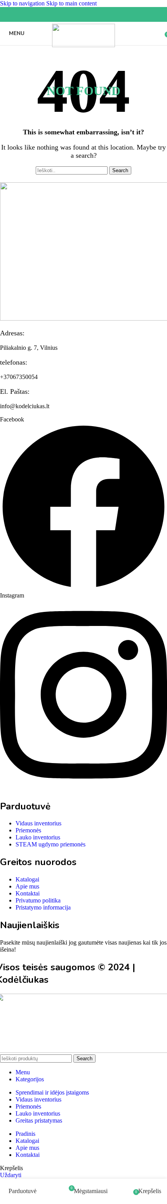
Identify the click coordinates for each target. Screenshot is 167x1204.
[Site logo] (83, 45)
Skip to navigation (23, 3)
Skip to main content (71, 3)
